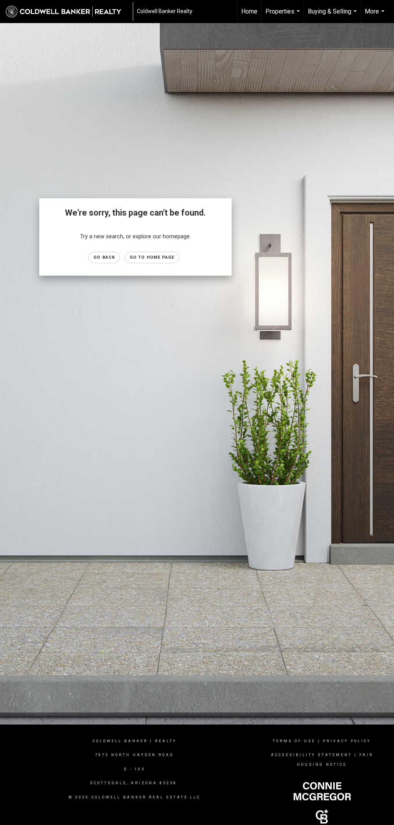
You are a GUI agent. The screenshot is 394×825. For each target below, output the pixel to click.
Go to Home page (152, 257)
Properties (283, 15)
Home (249, 11)
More (375, 15)
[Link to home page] (67, 11)
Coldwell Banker (120, 741)
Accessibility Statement (311, 755)
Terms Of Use (294, 741)
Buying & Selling (333, 15)
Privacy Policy (347, 741)
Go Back (104, 257)
